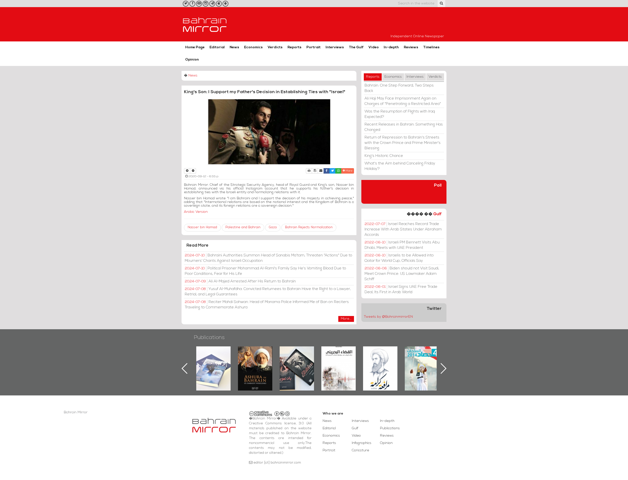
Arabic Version (196, 212)
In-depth (391, 47)
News (234, 47)
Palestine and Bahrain (243, 227)
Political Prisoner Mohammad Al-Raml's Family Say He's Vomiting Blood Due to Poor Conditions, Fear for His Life (265, 271)
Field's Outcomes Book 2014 (380, 355)
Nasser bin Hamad (202, 227)
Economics (253, 47)
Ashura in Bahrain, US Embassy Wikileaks (213, 360)
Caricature (360, 450)
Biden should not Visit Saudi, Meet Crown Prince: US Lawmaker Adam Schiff (402, 273)
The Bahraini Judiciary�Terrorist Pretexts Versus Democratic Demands (297, 363)
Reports (294, 47)
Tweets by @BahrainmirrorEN (388, 317)
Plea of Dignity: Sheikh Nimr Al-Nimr (339, 358)
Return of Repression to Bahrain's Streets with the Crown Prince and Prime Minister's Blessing (403, 143)
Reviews (411, 47)
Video (373, 47)
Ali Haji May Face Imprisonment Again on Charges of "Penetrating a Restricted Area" (403, 101)
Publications (209, 338)
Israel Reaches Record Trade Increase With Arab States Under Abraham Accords (403, 229)
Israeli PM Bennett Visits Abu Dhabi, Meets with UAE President (402, 245)
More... (346, 319)
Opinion (192, 60)
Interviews (335, 47)
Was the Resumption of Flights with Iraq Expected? (400, 114)
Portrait (313, 47)
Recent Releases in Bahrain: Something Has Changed (404, 127)
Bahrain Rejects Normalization (309, 227)
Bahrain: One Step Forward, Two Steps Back (399, 88)
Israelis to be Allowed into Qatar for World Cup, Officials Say (399, 258)
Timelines (431, 47)
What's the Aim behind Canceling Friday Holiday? (400, 166)
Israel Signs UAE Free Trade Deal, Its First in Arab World (401, 289)
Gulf (437, 214)
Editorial (217, 47)
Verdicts (275, 47)
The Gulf (356, 47)
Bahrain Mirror (205, 24)
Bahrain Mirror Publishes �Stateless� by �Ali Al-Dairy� (255, 360)
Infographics (361, 443)
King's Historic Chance (384, 156)
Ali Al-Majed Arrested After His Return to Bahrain (240, 281)
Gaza (273, 227)
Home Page (195, 47)
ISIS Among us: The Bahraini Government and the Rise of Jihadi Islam (422, 363)
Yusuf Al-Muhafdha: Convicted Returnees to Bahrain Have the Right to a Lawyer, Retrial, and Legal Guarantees (268, 291)
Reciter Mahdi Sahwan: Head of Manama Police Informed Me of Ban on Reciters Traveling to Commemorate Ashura (267, 304)
